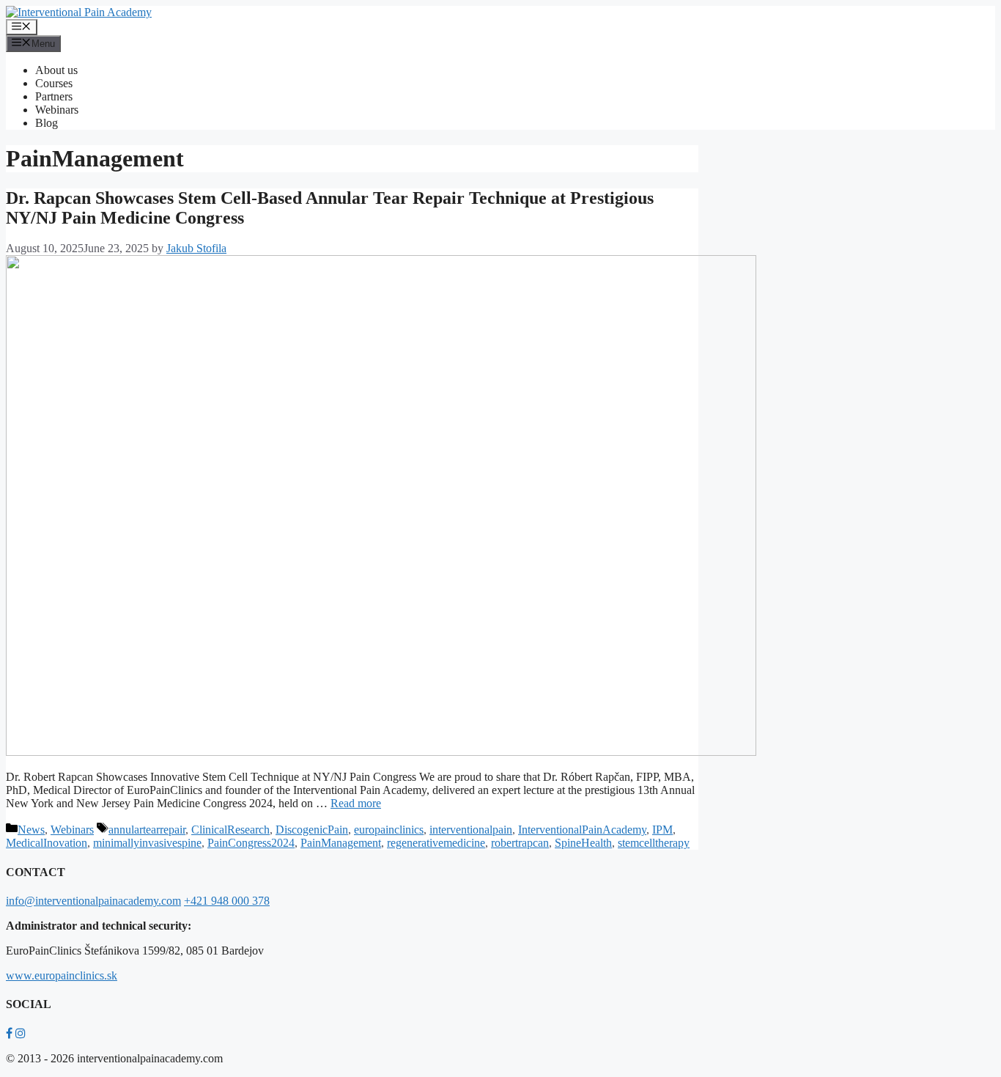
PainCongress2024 (251, 843)
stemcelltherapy (654, 843)
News (31, 829)
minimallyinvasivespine (147, 843)
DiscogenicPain (312, 829)
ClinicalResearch (230, 829)
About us (56, 70)
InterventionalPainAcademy (582, 829)
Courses (54, 83)
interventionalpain (470, 829)
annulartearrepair (146, 829)
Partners (54, 96)
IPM (662, 829)
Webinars (56, 109)
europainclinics (389, 829)
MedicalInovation (46, 843)
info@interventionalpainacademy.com (93, 900)
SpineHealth (583, 843)
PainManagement (340, 843)
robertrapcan (520, 843)
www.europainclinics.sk (61, 975)
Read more (355, 803)
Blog (46, 123)
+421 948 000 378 (227, 900)
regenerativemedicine (436, 843)
